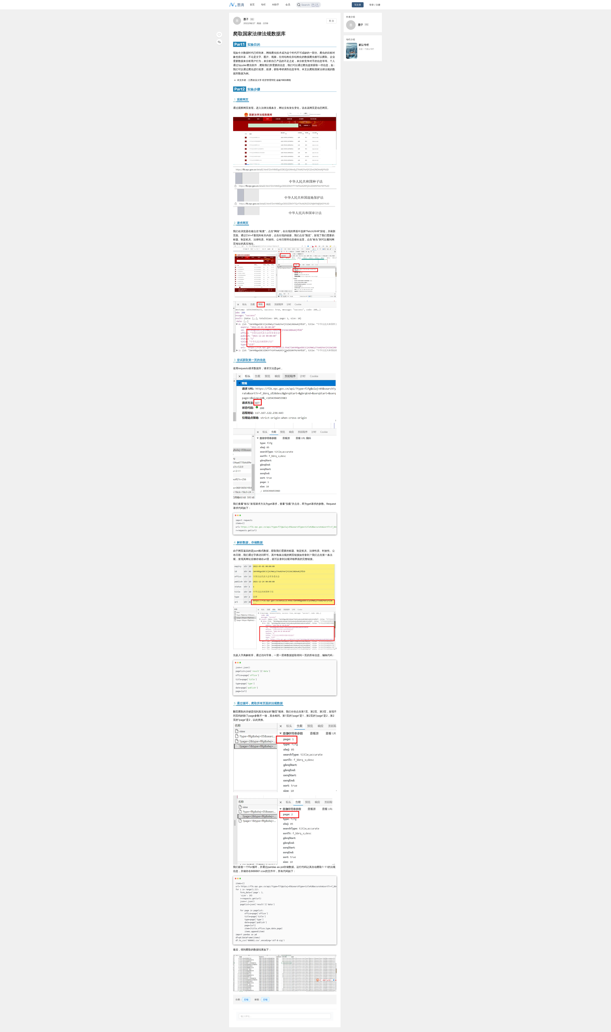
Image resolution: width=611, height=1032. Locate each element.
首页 (252, 4)
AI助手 (275, 4)
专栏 (263, 4)
